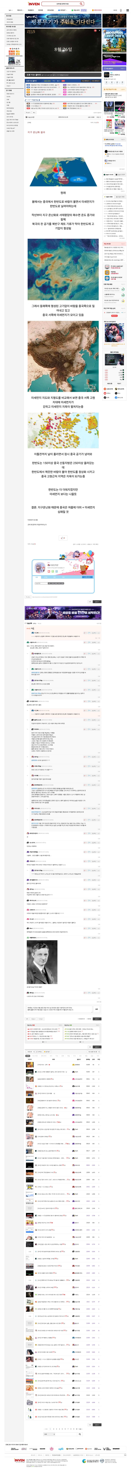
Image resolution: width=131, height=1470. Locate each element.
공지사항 (97, 1455)
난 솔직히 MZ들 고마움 (46, 1258)
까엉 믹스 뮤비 (44, 1222)
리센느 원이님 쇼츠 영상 (46, 1115)
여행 (8, 105)
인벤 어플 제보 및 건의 (13, 38)
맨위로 (89, 1019)
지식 (74, 1056)
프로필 (45, 577)
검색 (62, 583)
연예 (43, 1056)
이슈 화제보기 (95, 81)
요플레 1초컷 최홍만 (45, 1273)
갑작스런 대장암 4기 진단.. (47, 1122)
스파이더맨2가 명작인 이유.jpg (48, 1388)
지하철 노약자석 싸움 (45, 1287)
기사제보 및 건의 (11, 35)
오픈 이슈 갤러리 (11, 71)
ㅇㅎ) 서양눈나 (44, 1187)
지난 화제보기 (85, 81)
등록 (96, 1009)
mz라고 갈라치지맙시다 (46, 1208)
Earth (76, 1072)
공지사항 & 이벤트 (11, 30)
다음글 (33, 1019)
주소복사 (28, 597)
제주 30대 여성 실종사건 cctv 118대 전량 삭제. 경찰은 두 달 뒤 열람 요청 (60, 1201)
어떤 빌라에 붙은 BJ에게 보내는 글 (49, 1251)
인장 (37, 577)
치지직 (8, 96)
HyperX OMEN (10, 113)
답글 (96, 638)
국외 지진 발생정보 (45, 1237)
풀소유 (77, 1323)
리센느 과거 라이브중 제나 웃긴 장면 (50, 1294)
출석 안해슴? (43, 1136)
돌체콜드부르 (78, 1273)
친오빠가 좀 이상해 (45, 1352)
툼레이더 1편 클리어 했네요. (47, 1100)
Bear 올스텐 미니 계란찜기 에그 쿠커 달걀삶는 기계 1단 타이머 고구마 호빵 (114, 247)
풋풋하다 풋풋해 (44, 1079)
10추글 (40, 1051)
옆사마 (77, 1244)
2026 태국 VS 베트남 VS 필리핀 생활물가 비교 (53, 1280)
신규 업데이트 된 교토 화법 (47, 1366)
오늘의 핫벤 (10, 74)
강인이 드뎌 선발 (44, 1230)
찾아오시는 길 (89, 1455)
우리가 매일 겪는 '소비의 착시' (48, 1402)
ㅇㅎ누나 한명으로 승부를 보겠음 (49, 1359)
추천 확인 (95, 544)
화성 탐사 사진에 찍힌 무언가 (48, 1266)
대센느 (77, 1294)
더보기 (56, 571)
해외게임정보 (10, 108)
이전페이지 (82, 1019)
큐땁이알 (77, 1309)
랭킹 (55, 577)
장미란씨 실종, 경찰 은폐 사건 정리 (49, 1323)
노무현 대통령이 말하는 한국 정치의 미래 (51, 1072)
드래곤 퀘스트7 (11, 128)
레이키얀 (77, 1201)
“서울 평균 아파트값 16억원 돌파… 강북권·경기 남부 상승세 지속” (58, 1158)
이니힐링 (52, 571)
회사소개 (33, 1455)
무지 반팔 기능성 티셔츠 (110, 257)
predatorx (77, 1064)
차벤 (8, 99)
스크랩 (78, 544)
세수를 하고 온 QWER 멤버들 (48, 1309)
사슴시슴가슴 (78, 1093)
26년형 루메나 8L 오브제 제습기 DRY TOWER (114, 260)
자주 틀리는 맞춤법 (45, 1337)
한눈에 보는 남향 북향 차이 (47, 1151)
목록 (92, 122)
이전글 (40, 1019)
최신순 (39, 623)
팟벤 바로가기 (10, 93)
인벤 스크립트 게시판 (12, 41)
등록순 (34, 623)
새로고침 (99, 623)
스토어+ (123, 89)
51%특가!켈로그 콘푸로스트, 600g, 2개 (114, 250)
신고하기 (83, 544)
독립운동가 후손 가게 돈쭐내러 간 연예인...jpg (52, 1302)
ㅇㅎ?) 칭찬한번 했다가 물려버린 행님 (50, 1215)
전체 (27, 1056)
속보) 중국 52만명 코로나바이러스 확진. (51, 1416)
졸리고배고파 (78, 1208)
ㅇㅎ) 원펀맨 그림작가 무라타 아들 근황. (51, 1409)
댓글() (96, 122)
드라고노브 (78, 1381)
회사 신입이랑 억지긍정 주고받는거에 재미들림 (53, 1129)
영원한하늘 (78, 1107)
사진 (80, 1056)
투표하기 (114, 315)
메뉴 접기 (87, 577)
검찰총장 (77, 1251)
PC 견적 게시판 (11, 83)
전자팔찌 (77, 1402)
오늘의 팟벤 (10, 77)
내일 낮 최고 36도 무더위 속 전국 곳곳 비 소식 (52, 1194)
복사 (34, 112)
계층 (86, 1056)
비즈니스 (40, 1455)
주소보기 (28, 112)
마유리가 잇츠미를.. (45, 1093)
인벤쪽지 (48, 571)
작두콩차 (77, 1266)
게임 (68, 1056)
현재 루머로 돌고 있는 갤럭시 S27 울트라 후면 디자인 (55, 1345)
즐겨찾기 (48, 1051)
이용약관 (47, 1455)
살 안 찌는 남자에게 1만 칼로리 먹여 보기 (51, 1316)
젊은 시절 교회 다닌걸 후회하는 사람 (50, 1244)
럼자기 (77, 1222)
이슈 (35, 1056)
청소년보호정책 (67, 1455)
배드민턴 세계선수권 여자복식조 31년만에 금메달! (54, 1395)
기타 (98, 1056)
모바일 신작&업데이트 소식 (14, 44)
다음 (80, 1429)
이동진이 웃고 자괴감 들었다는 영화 (50, 1165)
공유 (74, 544)
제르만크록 (78, 1172)
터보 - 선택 (42, 1064)
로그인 (115, 10)
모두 (59, 583)
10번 (53, 583)
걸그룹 (8, 102)
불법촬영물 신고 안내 (78, 1455)
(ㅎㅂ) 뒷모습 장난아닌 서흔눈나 (48, 1086)
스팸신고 (89, 544)
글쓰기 (97, 1047)
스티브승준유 (78, 1079)
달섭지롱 (77, 1086)
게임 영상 (9, 111)
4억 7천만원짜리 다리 (45, 1172)
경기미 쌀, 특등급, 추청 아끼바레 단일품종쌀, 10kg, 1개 (114, 253)
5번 (49, 583)
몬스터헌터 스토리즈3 (12, 122)
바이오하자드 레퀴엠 (12, 125)
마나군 (77, 1359)
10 (76, 1429)
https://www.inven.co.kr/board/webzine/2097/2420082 (44, 597)
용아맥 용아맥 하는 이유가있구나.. (49, 1381)
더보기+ (60, 1025)
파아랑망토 (78, 1337)
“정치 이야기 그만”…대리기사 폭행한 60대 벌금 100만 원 (55, 1179)
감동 (92, 1056)
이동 (99, 638)
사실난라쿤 (30, 117)
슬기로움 (77, 1330)
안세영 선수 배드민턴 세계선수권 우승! (50, 1330)
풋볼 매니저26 (10, 131)
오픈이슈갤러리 (97, 112)
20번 (56, 583)
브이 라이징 (10, 116)
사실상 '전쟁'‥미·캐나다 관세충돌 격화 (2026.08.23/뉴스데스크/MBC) (59, 1143)
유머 (51, 1056)
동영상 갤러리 (10, 32)
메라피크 (77, 1165)
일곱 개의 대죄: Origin (12, 119)
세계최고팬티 (78, 1230)
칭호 (63, 577)
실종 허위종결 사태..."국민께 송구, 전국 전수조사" (53, 1373)
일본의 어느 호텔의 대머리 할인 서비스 (50, 1107)
